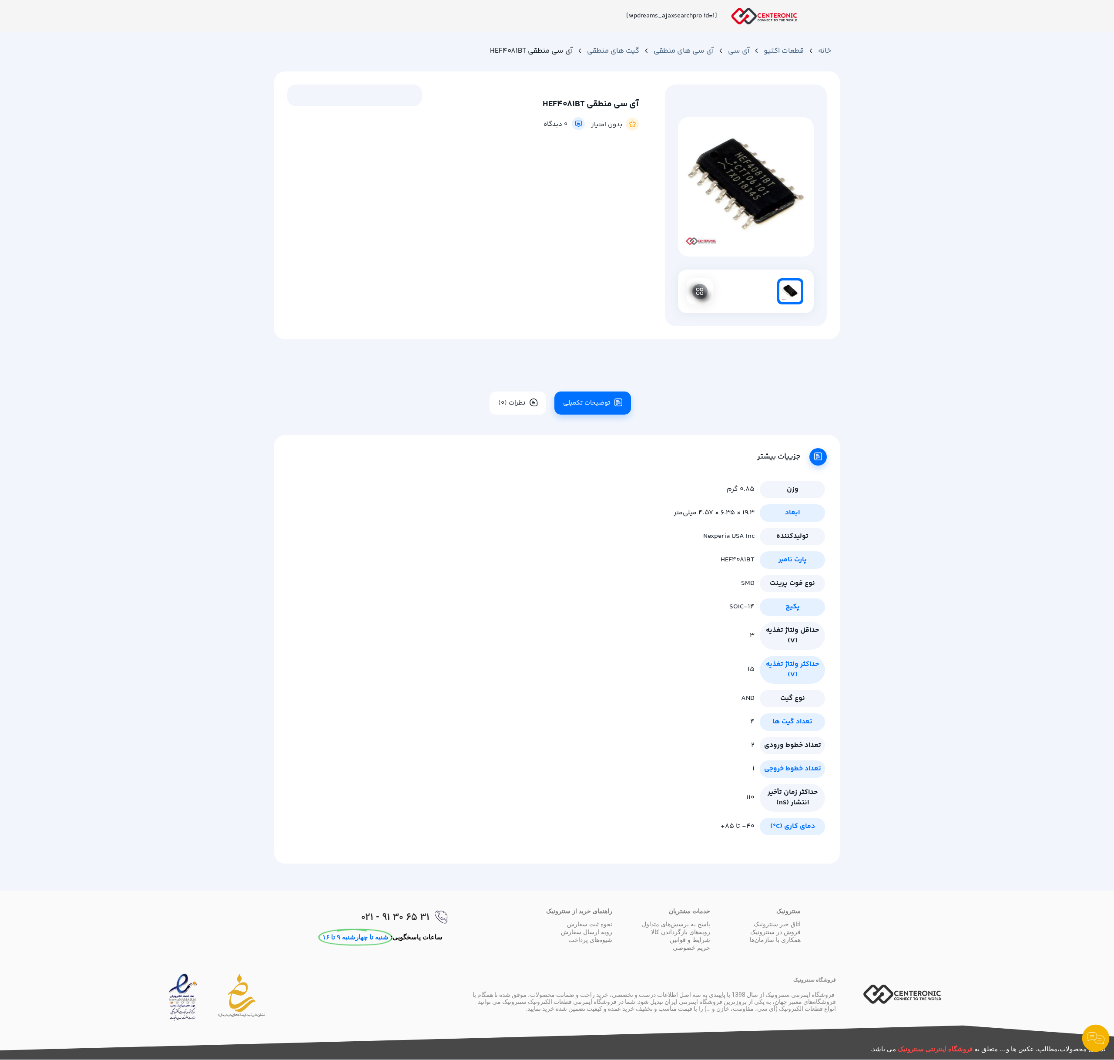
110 (750, 797)
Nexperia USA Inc (729, 536)
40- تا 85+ (738, 826)
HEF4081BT (738, 559)
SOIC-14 (742, 606)
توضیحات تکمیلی (586, 403)
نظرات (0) (511, 403)
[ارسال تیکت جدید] (1096, 1040)
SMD (748, 583)
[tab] (589, 403)
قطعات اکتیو (784, 51)
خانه (824, 51)
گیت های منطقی (613, 51)
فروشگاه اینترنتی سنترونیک (935, 1049)
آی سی (738, 51)
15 (751, 669)
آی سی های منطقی (684, 51)
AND (748, 698)
